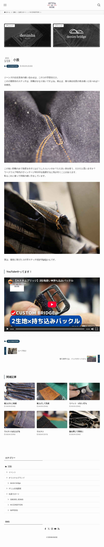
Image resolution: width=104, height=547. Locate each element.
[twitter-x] (48, 529)
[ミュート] (92, 329)
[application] (52, 304)
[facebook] (45, 529)
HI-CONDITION (13, 66)
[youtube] (55, 529)
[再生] (7, 329)
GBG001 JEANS (16, 499)
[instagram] (52, 529)
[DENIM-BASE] (52, 5)
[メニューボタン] (5, 5)
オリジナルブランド (17, 478)
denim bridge (15, 483)
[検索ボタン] (99, 5)
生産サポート (14, 494)
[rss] (58, 529)
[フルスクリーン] (96, 329)
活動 (10, 466)
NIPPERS (14, 510)
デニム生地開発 (15, 489)
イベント (12, 472)
